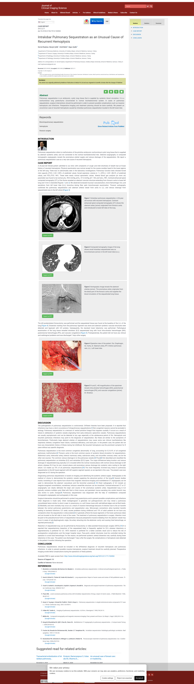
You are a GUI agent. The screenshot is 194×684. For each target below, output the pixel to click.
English (42, 22)
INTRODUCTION (138, 27)
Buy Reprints (97, 21)
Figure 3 (66, 190)
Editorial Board (65, 13)
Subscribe (123, 13)
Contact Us (133, 13)
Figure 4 (45, 326)
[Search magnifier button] (151, 6)
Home (47, 13)
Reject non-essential (124, 678)
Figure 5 (84, 333)
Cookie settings (107, 678)
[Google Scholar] (50, 573)
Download (158, 23)
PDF (107, 21)
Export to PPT (47, 235)
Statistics (146, 23)
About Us (54, 13)
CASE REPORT (137, 31)
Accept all (139, 678)
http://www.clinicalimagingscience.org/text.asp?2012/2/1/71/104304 (89, 556)
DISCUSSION (137, 34)
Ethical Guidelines (99, 13)
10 (121, 526)
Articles (75, 13)
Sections (135, 23)
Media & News (113, 13)
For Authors (87, 13)
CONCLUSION (137, 38)
